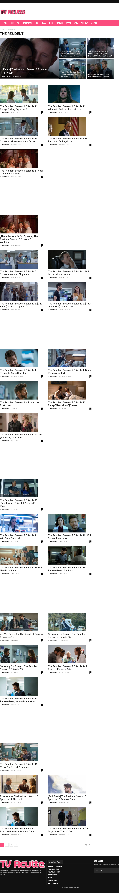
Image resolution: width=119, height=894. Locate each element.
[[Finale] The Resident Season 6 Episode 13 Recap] (29, 58)
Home (2, 29)
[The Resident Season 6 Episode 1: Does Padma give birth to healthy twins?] (69, 358)
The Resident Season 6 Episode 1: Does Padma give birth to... (69, 372)
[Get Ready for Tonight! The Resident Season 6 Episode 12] (100, 69)
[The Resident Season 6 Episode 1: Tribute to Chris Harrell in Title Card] (21, 358)
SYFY (76, 23)
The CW (84, 23)
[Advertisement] (71, 11)
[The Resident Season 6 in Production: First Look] (21, 390)
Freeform (27, 23)
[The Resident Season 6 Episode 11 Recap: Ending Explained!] (21, 94)
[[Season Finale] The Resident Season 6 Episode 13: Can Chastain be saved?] (72, 48)
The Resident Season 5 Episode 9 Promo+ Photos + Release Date (18, 830)
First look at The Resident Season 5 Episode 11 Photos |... (19, 798)
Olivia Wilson (6, 76)
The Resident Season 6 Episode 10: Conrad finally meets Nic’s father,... (19, 140)
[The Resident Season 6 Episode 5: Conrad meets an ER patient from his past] (21, 259)
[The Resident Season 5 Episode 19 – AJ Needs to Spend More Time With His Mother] (21, 555)
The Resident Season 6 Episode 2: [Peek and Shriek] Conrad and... (69, 305)
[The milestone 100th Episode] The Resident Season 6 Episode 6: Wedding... (19, 239)
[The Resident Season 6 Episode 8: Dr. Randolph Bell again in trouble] (69, 126)
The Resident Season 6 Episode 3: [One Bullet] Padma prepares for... (21, 305)
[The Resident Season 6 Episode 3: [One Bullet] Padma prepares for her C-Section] (21, 291)
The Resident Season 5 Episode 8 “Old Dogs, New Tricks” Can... (68, 830)
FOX (18, 23)
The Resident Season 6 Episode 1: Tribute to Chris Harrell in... (18, 372)
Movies (94, 23)
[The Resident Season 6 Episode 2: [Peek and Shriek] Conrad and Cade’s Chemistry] (69, 291)
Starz (68, 23)
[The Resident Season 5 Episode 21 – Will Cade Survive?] (21, 523)
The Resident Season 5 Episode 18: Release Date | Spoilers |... (67, 569)
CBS (12, 23)
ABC (5, 23)
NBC (51, 23)
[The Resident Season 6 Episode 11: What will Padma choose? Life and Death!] (69, 94)
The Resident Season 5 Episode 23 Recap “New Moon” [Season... (67, 404)
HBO (36, 23)
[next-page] (16, 845)
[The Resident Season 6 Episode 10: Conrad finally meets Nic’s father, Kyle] (21, 126)
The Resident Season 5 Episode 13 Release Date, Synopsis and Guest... (19, 700)
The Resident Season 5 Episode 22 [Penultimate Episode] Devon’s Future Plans (20, 503)
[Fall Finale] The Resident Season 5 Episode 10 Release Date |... (67, 798)
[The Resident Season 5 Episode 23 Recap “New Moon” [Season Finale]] (69, 390)
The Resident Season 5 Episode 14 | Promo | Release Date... (67, 668)
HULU (44, 23)
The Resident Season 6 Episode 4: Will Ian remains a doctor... (68, 273)
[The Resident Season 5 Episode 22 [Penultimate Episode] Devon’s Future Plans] (21, 488)
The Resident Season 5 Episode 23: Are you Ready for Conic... (21, 436)
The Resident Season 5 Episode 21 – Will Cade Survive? (20, 537)
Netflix (59, 23)
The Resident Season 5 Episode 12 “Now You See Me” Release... (19, 765)
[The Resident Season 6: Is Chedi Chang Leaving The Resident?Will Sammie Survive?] (100, 48)
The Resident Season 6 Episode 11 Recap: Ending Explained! (19, 108)
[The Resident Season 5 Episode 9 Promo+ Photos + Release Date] (21, 816)
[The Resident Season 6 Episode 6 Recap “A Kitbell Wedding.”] (21, 158)
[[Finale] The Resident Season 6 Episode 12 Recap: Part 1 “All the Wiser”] (72, 69)
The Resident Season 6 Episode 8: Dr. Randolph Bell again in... (68, 140)
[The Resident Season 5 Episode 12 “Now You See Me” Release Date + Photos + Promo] (21, 752)
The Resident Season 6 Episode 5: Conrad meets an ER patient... (18, 273)
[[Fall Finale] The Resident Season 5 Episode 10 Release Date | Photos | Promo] (69, 784)
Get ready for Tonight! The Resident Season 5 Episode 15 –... (19, 668)
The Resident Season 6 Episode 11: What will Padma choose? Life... (67, 108)
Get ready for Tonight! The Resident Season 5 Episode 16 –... (67, 635)
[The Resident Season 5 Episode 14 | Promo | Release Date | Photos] (69, 654)
